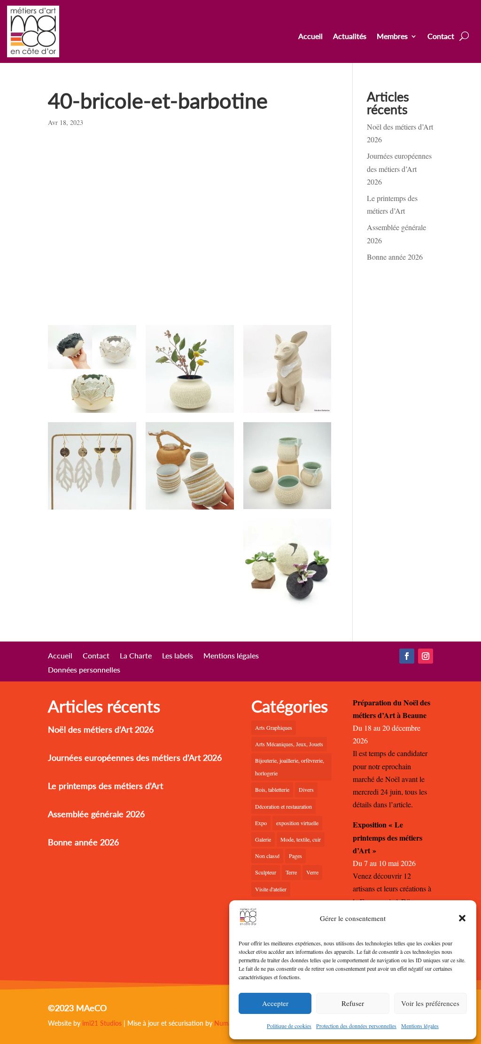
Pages (295, 855)
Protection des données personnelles (356, 1025)
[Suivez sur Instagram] (425, 656)
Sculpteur (265, 872)
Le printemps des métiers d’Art (105, 786)
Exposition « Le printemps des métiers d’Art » (387, 837)
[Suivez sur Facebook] (406, 656)
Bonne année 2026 (395, 257)
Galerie (263, 839)
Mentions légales (420, 1025)
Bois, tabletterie (272, 789)
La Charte (136, 656)
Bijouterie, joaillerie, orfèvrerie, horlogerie (289, 767)
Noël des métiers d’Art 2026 (101, 729)
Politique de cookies (289, 1025)
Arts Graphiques (273, 727)
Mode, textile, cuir (300, 839)
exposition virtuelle (297, 823)
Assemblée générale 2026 (96, 814)
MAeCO (91, 1008)
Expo (261, 823)
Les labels (177, 656)
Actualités (349, 36)
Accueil (310, 36)
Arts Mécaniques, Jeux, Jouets (289, 744)
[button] (462, 918)
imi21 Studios (102, 1023)
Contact (440, 36)
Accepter (275, 1003)
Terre (291, 872)
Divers (306, 789)
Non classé (267, 855)
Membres (392, 36)
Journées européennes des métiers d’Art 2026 (399, 168)
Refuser (352, 1003)
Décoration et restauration (283, 806)
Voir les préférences (430, 1003)
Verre (312, 872)
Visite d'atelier (271, 889)
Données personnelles (84, 670)
